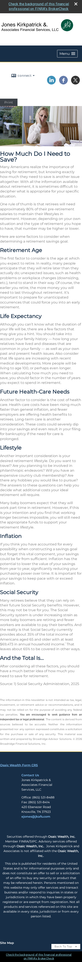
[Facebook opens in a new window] (63, 83)
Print (8, 102)
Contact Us (30, 775)
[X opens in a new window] (75, 83)
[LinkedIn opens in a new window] (51, 83)
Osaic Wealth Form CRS (19, 765)
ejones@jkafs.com (35, 817)
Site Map (7, 943)
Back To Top (63, 946)
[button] (67, 53)
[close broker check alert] (76, 4)
